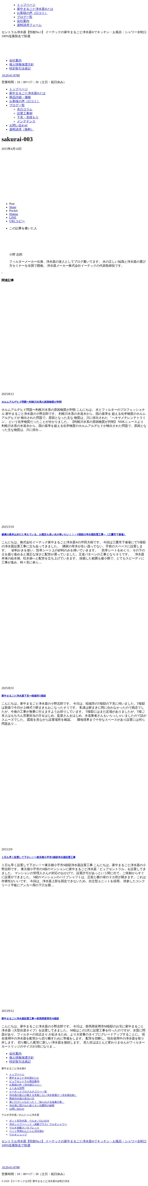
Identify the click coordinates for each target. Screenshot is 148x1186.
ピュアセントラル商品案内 (24, 1081)
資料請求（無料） (21, 129)
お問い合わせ (18, 125)
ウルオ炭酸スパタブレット (24, 1127)
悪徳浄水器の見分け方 (21, 1098)
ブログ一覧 (17, 105)
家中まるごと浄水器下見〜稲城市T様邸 (24, 695)
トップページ (18, 89)
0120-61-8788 (11, 75)
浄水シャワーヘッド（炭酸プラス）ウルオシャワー (38, 1124)
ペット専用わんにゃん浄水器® (26, 1131)
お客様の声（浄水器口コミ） (25, 1084)
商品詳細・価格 (20, 97)
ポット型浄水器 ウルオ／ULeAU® (29, 1120)
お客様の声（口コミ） (24, 101)
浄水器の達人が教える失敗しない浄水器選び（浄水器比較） (43, 1095)
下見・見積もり (28, 117)
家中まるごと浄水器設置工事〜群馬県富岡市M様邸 (30, 1018)
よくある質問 (16, 1088)
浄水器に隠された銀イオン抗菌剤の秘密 (31, 1105)
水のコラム (24, 109)
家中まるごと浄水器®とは (27, 93)
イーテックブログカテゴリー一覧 (28, 1091)
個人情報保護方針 (21, 64)
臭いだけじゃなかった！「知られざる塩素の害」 (36, 1102)
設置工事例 (24, 113)
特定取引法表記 (20, 68)
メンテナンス (26, 121)
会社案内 (15, 60)
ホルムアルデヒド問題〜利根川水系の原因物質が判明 (32, 401)
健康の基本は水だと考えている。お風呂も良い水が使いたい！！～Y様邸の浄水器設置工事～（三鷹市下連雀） (64, 534)
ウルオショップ (18, 1134)
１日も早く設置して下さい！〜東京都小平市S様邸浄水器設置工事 (39, 857)
